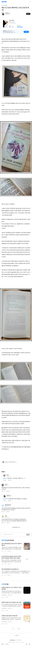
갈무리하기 (26, 644)
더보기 (29, 1)
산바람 (6, 484)
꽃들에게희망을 (8, 505)
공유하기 (29, 644)
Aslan (6, 516)
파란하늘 (8, 495)
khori (8, 474)
